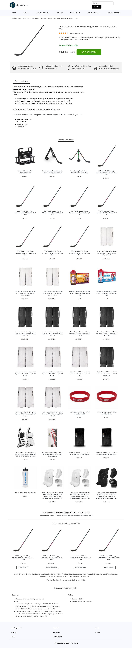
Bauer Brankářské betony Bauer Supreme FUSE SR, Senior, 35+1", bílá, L (79, 373)
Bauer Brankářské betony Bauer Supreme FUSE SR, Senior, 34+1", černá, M (52, 333)
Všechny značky (16, 628)
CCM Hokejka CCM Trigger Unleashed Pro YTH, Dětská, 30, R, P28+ (107, 172)
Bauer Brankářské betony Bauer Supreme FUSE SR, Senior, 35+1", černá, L (79, 333)
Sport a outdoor (25, 18)
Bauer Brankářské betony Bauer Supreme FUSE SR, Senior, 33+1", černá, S (25, 333)
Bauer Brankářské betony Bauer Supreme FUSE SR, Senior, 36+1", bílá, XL (25, 414)
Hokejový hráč (65, 515)
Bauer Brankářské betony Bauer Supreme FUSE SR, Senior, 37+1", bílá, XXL (52, 414)
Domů (14, 13)
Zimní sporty (38, 18)
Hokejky (60, 13)
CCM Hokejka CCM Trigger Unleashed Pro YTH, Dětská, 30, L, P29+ (25, 253)
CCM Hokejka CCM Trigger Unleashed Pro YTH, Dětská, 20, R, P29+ (79, 212)
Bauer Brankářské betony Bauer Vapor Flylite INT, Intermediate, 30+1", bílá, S (106, 253)
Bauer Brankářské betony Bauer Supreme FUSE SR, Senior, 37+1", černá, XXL (106, 373)
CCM (60, 39)
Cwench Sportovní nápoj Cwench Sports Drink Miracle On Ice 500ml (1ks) (106, 293)
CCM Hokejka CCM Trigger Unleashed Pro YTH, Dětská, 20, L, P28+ (52, 253)
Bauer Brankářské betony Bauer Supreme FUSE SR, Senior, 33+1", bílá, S (25, 373)
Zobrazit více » (84, 39)
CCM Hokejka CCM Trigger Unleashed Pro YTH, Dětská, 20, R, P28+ (52, 212)
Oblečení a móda (113, 13)
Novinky (14, 632)
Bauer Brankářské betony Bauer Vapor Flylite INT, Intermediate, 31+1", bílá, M (25, 293)
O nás (97, 628)
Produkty (18, 18)
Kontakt (97, 632)
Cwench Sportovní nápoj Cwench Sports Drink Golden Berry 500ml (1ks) (79, 293)
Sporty (32, 18)
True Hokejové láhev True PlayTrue (25, 492)
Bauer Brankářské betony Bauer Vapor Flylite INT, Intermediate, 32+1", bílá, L (52, 293)
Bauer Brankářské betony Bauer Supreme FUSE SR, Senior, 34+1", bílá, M (52, 373)
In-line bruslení (93, 13)
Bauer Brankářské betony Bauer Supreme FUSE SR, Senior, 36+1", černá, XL (106, 333)
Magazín (56, 628)
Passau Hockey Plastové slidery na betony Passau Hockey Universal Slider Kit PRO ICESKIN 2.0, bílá (25, 454)
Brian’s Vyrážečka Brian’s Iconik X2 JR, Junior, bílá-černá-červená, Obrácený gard (52, 454)
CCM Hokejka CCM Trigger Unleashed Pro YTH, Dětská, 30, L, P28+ (106, 212)
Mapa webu (57, 632)
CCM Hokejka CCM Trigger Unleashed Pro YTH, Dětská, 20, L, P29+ (79, 253)
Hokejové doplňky (42, 13)
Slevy (13, 637)
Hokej (25, 13)
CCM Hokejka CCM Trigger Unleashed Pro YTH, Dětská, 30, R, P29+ (25, 212)
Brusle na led (75, 13)
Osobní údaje (57, 637)
